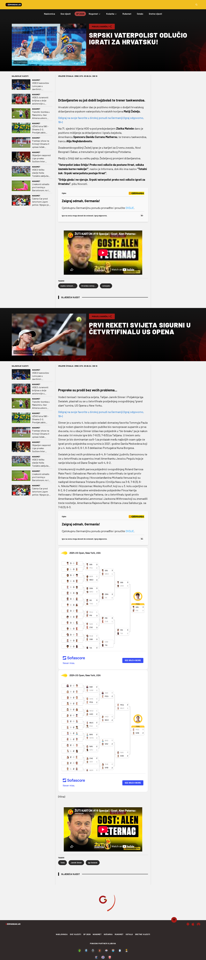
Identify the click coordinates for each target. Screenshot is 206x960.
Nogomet (36, 80)
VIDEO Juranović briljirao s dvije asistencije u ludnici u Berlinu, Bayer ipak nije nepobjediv (40, 100)
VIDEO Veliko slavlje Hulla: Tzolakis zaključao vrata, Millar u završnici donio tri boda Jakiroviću (41, 172)
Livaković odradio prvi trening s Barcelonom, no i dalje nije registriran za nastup (40, 187)
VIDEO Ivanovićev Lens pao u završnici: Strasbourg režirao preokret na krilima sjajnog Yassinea (41, 86)
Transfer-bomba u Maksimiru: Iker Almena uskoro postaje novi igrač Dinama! (41, 115)
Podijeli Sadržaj (100, 26)
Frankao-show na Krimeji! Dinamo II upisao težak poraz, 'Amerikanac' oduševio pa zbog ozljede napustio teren (41, 144)
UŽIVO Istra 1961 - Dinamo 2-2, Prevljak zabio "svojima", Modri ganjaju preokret (40, 129)
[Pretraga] (196, 4)
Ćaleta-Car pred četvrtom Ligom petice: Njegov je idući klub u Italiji (40, 201)
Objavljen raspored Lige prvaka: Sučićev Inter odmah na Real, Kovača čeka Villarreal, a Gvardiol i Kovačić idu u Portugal (41, 158)
